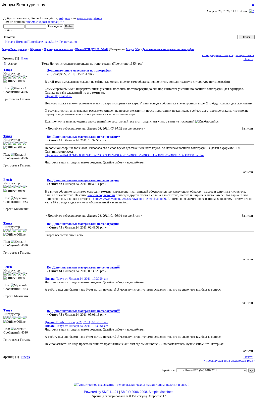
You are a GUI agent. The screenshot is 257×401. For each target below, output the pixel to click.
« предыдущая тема (215, 55)
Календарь (43, 41)
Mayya (130, 49)
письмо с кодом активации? (44, 21)
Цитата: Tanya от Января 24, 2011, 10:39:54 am (76, 278)
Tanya (7, 69)
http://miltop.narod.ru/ (58, 96)
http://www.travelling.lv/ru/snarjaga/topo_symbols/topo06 (129, 198)
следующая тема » (241, 55)
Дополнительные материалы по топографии (168, 49)
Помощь (21, 41)
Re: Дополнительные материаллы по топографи (83, 136)
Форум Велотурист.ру (14, 49)
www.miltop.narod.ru (101, 195)
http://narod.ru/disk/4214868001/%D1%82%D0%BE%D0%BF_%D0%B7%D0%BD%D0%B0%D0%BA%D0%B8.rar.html (124, 155)
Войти (55, 41)
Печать (248, 59)
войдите (64, 18)
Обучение (35, 49)
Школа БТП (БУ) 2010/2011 (91, 49)
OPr (137, 49)
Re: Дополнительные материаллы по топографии (83, 180)
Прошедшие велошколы (58, 49)
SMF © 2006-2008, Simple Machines (147, 392)
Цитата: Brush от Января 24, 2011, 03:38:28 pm (76, 322)
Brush (7, 179)
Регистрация (68, 41)
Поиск (31, 41)
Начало (10, 41)
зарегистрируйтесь (89, 18)
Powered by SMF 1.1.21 (101, 392)
